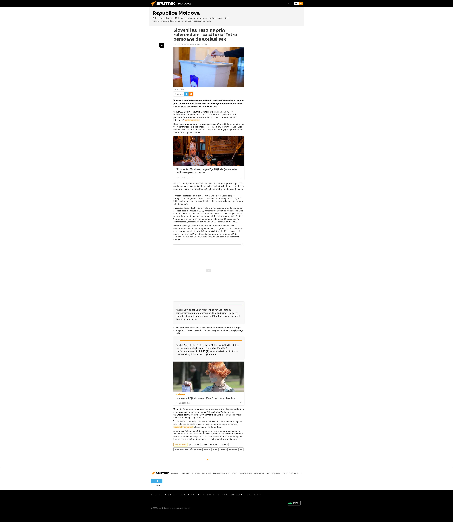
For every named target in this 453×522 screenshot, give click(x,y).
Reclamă (201, 495)
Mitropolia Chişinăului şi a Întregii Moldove (187, 449)
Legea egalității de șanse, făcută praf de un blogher (205, 398)
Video (296, 473)
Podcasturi (259, 473)
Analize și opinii (273, 473)
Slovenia (204, 444)
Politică (185, 473)
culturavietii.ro (179, 89)
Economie (206, 473)
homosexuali (233, 449)
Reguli (182, 495)
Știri (190, 444)
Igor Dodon (213, 444)
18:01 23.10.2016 (179, 44)
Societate (180, 394)
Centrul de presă (171, 495)
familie (214, 449)
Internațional (245, 473)
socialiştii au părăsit (183, 427)
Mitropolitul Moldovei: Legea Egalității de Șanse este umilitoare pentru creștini (206, 171)
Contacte (191, 495)
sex (241, 449)
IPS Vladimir (224, 444)
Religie (197, 444)
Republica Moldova (180, 444)
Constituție (223, 449)
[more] (240, 177)
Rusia (234, 473)
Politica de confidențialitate (217, 495)
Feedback (257, 495)
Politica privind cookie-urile (241, 495)
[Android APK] (294, 503)
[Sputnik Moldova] (164, 6)
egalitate (207, 449)
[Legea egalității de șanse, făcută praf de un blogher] (208, 377)
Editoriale (287, 473)
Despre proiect (156, 495)
